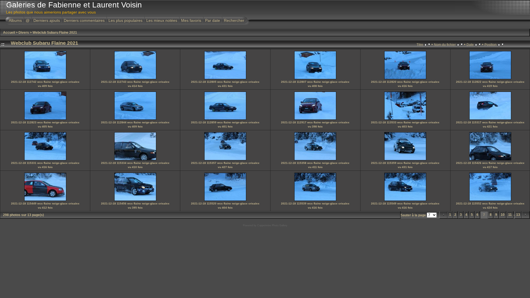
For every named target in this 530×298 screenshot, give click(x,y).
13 (518, 215)
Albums (15, 20)
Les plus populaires (125, 20)
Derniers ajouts (46, 20)
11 (510, 215)
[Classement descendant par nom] (461, 44)
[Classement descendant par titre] (429, 44)
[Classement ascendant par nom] (458, 44)
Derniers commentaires (84, 20)
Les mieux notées (161, 20)
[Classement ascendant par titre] (425, 44)
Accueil (9, 32)
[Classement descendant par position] (502, 44)
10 (503, 215)
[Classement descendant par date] (479, 44)
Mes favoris (191, 20)
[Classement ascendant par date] (476, 44)
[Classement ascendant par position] (499, 44)
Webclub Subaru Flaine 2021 (55, 32)
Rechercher (234, 20)
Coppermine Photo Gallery (272, 225)
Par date (212, 20)
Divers (23, 32)
